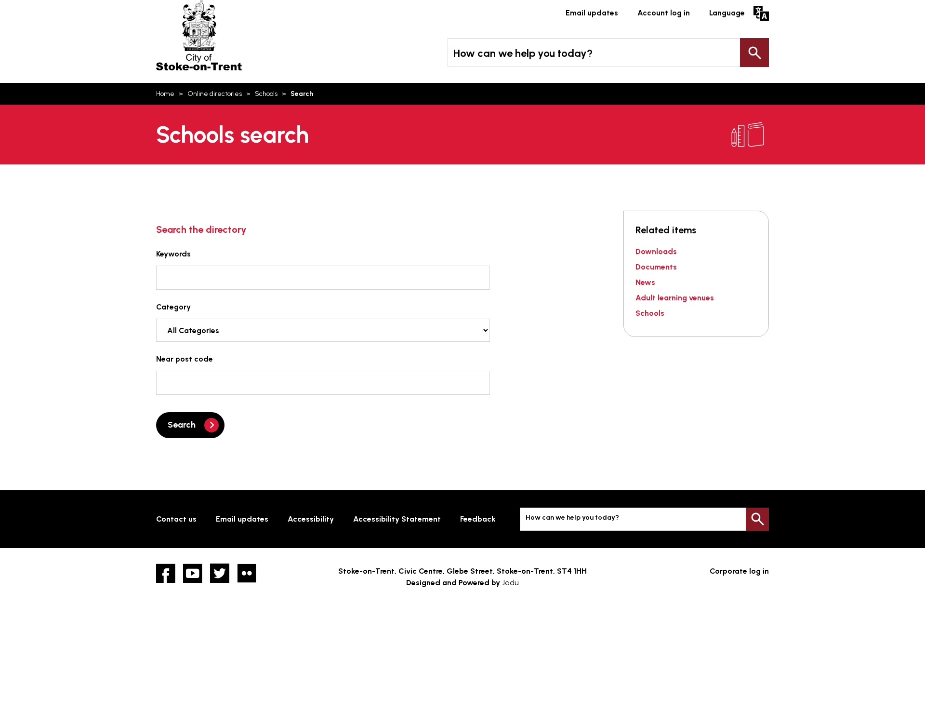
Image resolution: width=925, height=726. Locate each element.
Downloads (656, 251)
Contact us (176, 519)
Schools (266, 94)
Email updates (592, 12)
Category (173, 306)
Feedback (478, 519)
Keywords (173, 253)
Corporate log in (739, 571)
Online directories (214, 94)
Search (754, 52)
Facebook (165, 573)
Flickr (246, 573)
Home (165, 94)
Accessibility (311, 519)
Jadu (510, 582)
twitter (219, 573)
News (645, 282)
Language (727, 12)
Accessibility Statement (397, 519)
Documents (656, 266)
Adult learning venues (674, 297)
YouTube (192, 573)
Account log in (663, 12)
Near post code (184, 358)
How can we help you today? (523, 53)
